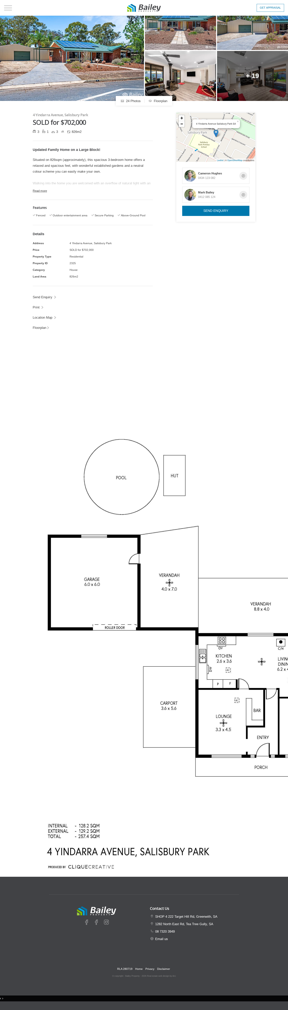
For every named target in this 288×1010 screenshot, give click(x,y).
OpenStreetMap (234, 160)
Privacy (149, 968)
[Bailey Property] (144, 7)
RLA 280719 (124, 968)
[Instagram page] (106, 922)
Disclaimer (163, 968)
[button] (38, 307)
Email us (161, 939)
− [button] (181, 123)
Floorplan (160, 101)
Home (139, 968)
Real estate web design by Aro (161, 976)
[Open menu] (8, 7)
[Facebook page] (87, 922)
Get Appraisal (270, 7)
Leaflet (220, 160)
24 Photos (133, 101)
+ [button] (181, 118)
